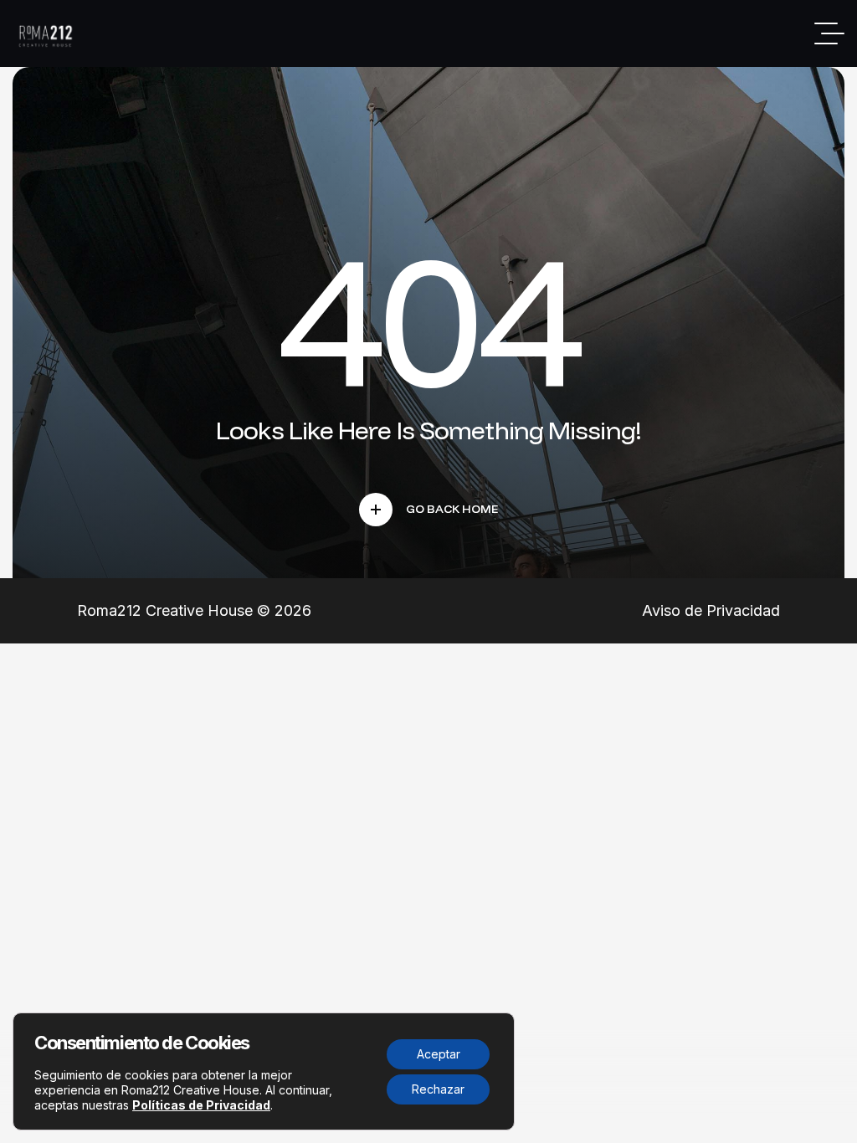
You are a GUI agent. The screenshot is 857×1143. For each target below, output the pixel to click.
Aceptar (438, 1054)
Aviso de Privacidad (711, 610)
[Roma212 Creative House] (48, 34)
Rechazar (438, 1089)
